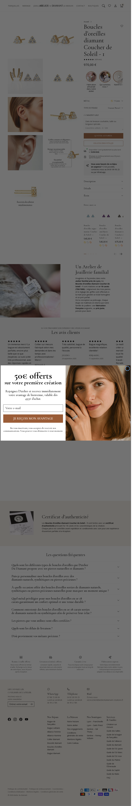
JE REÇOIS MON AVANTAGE (33, 418)
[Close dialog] (127, 368)
